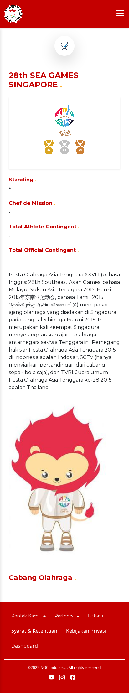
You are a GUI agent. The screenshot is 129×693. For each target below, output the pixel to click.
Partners (65, 616)
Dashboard (24, 645)
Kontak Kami (26, 616)
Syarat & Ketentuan (34, 630)
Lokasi (95, 615)
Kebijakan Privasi (86, 630)
